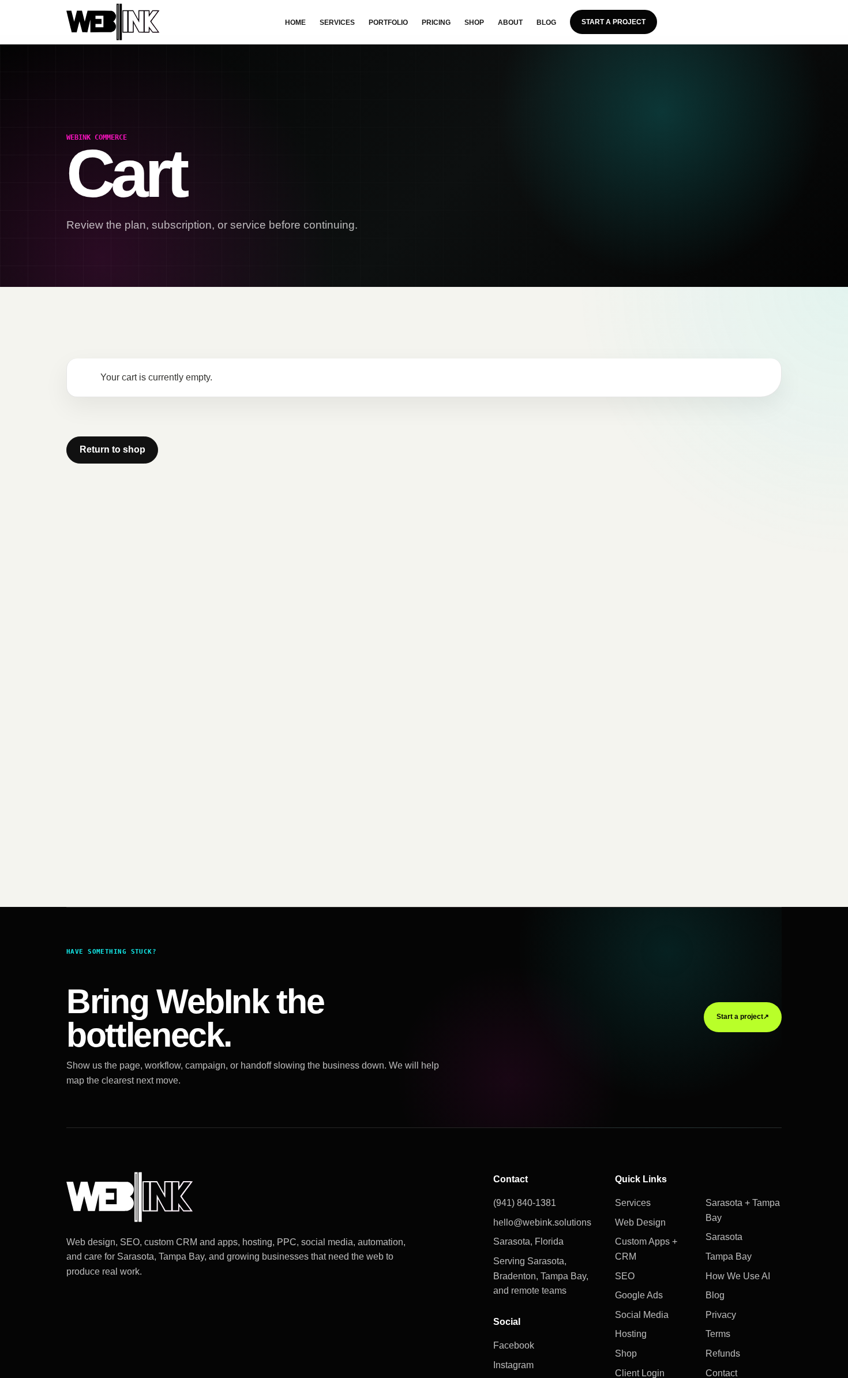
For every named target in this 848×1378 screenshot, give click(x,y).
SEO (625, 1276)
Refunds (723, 1353)
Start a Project (613, 22)
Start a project (742, 1017)
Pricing (436, 22)
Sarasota (724, 1237)
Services (337, 22)
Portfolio (388, 22)
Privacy (721, 1315)
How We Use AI (738, 1276)
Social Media (642, 1315)
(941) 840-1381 (524, 1203)
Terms (718, 1334)
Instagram (513, 1365)
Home (295, 22)
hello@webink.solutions (542, 1222)
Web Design (640, 1222)
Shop (474, 22)
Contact (721, 1373)
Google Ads (639, 1295)
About (510, 22)
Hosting (631, 1334)
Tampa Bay (729, 1256)
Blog (546, 22)
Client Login (640, 1373)
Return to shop (112, 449)
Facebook (513, 1345)
